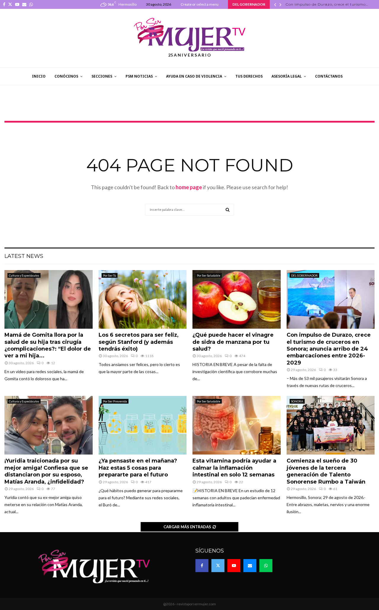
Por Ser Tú (109, 275)
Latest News (23, 256)
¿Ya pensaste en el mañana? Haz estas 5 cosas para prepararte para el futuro (138, 467)
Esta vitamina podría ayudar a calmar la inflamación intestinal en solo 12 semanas (234, 467)
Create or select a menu (200, 4)
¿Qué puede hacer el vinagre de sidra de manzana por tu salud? (233, 342)
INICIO (39, 76)
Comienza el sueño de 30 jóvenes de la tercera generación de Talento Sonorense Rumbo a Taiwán (326, 471)
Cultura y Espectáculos (24, 275)
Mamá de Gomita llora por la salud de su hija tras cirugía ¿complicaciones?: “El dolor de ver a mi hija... (47, 345)
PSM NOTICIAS (139, 76)
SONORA (297, 401)
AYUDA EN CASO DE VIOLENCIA (194, 76)
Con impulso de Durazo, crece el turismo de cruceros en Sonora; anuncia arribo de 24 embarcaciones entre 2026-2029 (329, 349)
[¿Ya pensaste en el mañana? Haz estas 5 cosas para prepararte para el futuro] (143, 425)
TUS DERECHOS (249, 76)
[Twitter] (217, 565)
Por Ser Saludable (208, 275)
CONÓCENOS (66, 76)
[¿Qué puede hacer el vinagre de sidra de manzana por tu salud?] (236, 299)
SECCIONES (101, 76)
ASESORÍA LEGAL (287, 76)
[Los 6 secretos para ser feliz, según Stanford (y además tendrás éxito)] (143, 299)
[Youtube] (233, 565)
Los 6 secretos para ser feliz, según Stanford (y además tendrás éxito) (139, 342)
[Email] (249, 565)
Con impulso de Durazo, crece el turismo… (327, 4)
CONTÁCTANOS (329, 76)
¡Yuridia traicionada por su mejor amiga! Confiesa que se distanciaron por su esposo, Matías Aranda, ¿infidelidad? (46, 471)
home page (189, 187)
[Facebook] (201, 565)
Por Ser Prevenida (115, 401)
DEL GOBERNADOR (304, 275)
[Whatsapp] (265, 565)
